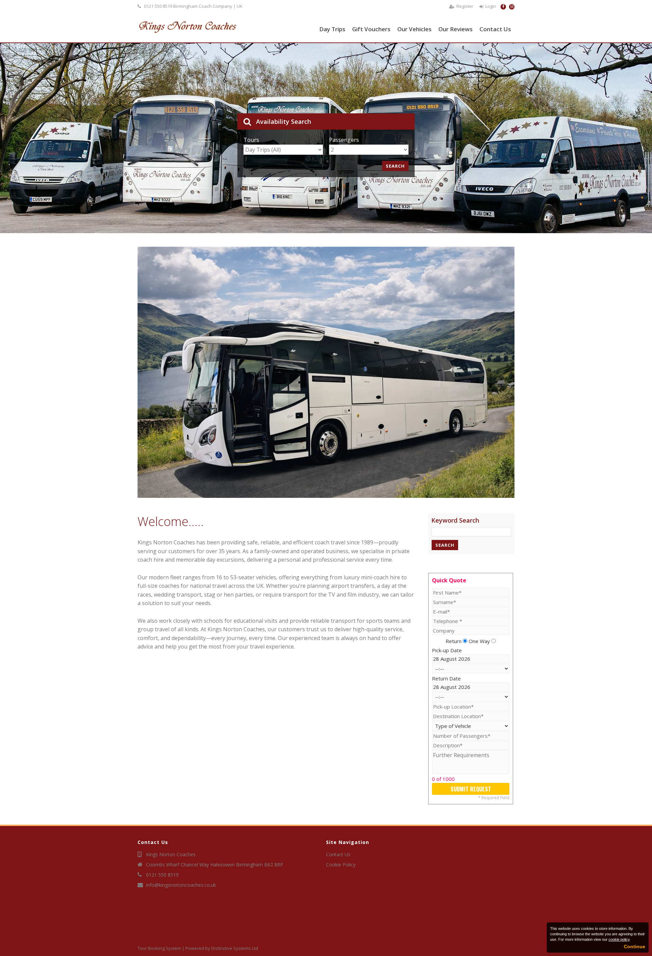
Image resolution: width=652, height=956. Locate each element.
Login (490, 6)
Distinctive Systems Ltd (234, 948)
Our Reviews (455, 29)
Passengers (344, 140)
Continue (634, 946)
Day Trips (332, 29)
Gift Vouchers (371, 29)
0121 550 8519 (158, 6)
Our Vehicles (414, 29)
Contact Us (495, 29)
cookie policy (619, 939)
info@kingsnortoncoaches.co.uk (181, 885)
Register (464, 6)
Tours (251, 140)
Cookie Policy (341, 864)
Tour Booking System (159, 948)
